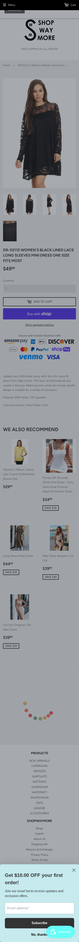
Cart (73, 5)
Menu (11, 5)
